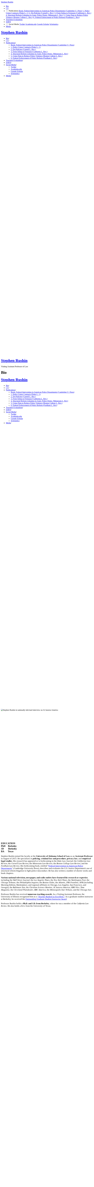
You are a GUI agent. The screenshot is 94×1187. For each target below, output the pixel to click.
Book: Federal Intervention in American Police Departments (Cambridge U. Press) (50, 11)
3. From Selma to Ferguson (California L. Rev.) (72, 13)
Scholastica (54, 24)
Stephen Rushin (7, 2)
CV (7, 8)
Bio (7, 6)
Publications (13, 11)
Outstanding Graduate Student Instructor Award (46, 899)
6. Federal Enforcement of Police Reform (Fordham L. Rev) (56, 17)
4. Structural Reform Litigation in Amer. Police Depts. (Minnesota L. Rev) (34, 15)
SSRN (8, 22)
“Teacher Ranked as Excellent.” (51, 896)
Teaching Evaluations (14, 20)
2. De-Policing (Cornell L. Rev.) (41, 13)
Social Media (14, 24)
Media (8, 26)
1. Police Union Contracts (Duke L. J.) (26, 47)
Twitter (22, 24)
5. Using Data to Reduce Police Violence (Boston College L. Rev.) (36, 56)
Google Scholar (43, 24)
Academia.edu (30, 24)
